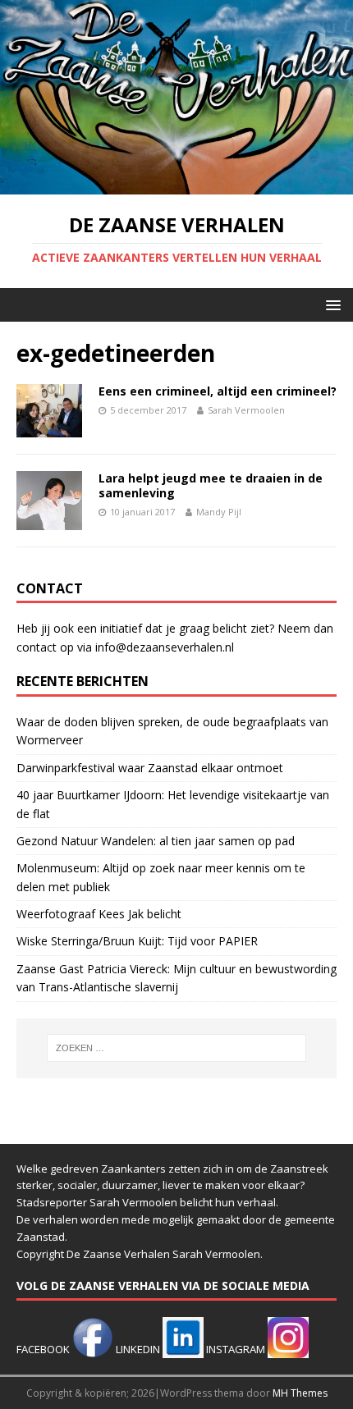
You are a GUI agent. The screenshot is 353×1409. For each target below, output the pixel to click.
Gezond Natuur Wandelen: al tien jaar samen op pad (155, 841)
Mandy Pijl (218, 512)
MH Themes (300, 1393)
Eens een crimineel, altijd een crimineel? (218, 391)
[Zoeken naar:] (177, 1048)
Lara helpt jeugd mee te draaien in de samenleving (211, 485)
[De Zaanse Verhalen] (176, 185)
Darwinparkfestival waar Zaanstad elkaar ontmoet (149, 767)
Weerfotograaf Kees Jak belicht (98, 914)
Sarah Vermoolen (246, 410)
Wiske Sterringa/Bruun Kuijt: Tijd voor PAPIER (137, 941)
